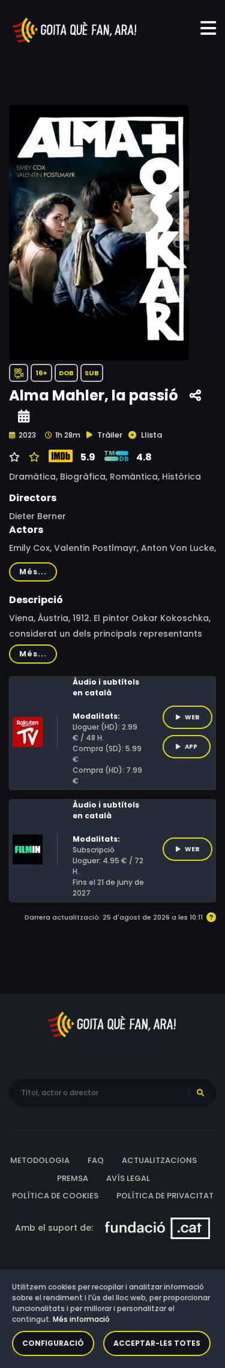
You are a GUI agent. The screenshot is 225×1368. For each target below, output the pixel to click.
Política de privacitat (165, 1195)
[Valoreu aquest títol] (33, 457)
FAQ (96, 1160)
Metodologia (40, 1160)
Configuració (53, 1343)
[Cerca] (200, 1092)
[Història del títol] (23, 416)
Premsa (72, 1178)
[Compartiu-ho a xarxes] (195, 396)
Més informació (81, 1319)
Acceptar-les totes (156, 1343)
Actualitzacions (159, 1160)
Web (192, 717)
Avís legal (128, 1178)
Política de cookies (55, 1195)
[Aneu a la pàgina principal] (75, 29)
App (191, 746)
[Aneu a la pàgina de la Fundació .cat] (157, 1227)
